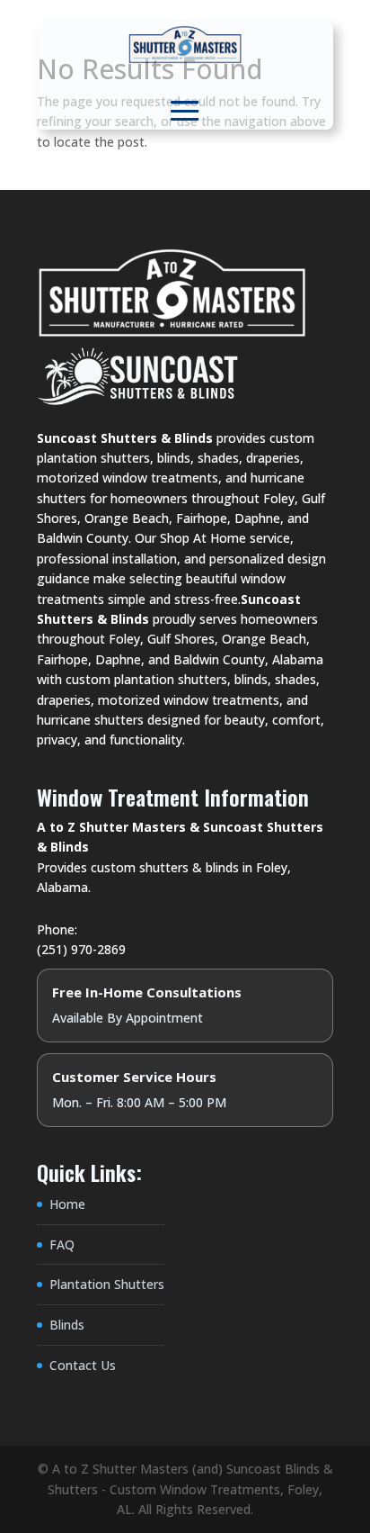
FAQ (62, 1244)
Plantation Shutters (106, 1284)
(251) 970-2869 (81, 949)
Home (67, 1204)
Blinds (66, 1324)
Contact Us (82, 1365)
